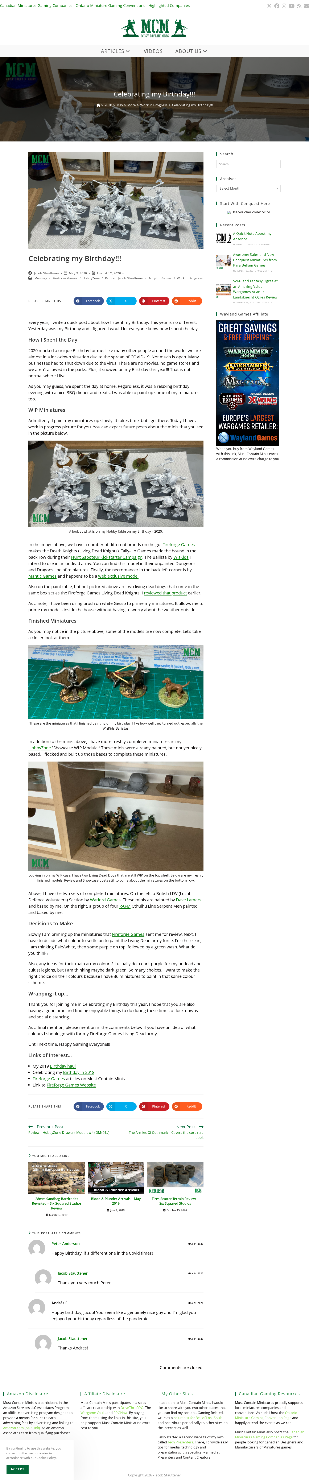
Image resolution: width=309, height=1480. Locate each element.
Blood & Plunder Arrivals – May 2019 (116, 1201)
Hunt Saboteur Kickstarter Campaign (106, 557)
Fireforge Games (65, 278)
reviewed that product (165, 593)
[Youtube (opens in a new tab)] (292, 5)
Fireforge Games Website (71, 1085)
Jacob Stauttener (46, 273)
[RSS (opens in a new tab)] (299, 5)
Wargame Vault (93, 1412)
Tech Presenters (180, 1442)
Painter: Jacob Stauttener (124, 278)
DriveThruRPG (132, 1407)
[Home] (98, 105)
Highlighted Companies (169, 5)
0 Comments (263, 244)
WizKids (181, 557)
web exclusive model (118, 576)
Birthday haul (63, 1066)
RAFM (125, 906)
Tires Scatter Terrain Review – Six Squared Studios (175, 1201)
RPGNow (120, 1412)
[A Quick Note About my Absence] (223, 238)
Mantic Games (42, 576)
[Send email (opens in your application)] (306, 5)
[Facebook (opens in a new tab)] (277, 5)
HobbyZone (91, 278)
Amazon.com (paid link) (21, 1428)
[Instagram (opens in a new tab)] (284, 5)
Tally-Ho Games (160, 278)
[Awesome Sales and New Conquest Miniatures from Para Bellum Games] (223, 262)
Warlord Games (105, 900)
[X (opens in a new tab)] (269, 5)
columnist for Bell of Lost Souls (198, 1417)
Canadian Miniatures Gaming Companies (36, 5)
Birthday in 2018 (78, 1072)
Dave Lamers (188, 900)
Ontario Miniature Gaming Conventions (110, 5)
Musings (40, 278)
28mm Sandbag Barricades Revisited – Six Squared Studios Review (57, 1203)
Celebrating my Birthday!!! (192, 105)
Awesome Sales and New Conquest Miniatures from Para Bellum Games (255, 260)
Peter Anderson (66, 1243)
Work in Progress (190, 278)
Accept (17, 1469)
